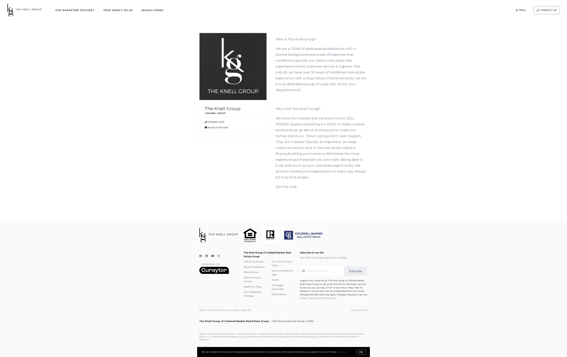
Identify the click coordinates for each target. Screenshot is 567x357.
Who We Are (251, 272)
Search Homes (152, 10)
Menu (522, 10)
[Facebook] (200, 256)
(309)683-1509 (216, 122)
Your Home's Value (118, 10)
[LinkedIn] (206, 256)
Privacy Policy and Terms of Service (318, 298)
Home (275, 280)
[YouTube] (212, 256)
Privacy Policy (359, 310)
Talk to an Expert (254, 261)
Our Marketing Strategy (74, 10)
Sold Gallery (279, 294)
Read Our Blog (252, 286)
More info (342, 352)
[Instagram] (218, 256)
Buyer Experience (254, 267)
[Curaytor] (214, 273)
